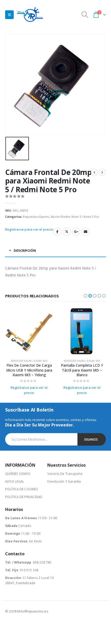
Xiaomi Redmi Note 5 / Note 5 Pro (75, 216)
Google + (76, 232)
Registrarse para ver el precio (29, 229)
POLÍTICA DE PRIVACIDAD (23, 497)
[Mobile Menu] (9, 14)
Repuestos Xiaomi (36, 216)
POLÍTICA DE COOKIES (21, 489)
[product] (29, 331)
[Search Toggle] (85, 14)
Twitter (67, 232)
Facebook (57, 232)
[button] (85, 296)
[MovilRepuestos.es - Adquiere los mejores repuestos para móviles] (30, 14)
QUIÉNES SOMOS (18, 474)
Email (86, 232)
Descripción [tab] (25, 250)
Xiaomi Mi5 (93, 361)
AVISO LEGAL (14, 481)
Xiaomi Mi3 (40, 361)
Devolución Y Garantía (64, 481)
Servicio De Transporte (64, 474)
